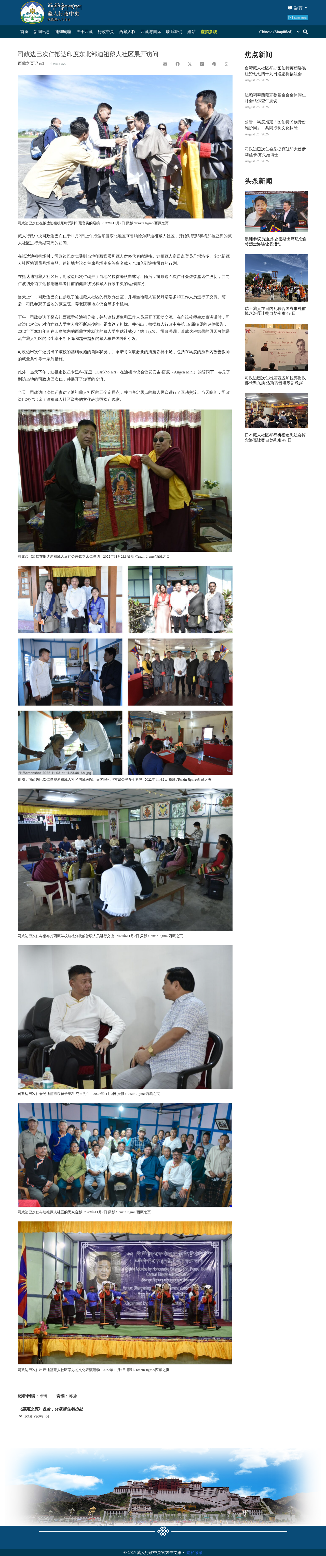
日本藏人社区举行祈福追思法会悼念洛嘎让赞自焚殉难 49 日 (275, 437)
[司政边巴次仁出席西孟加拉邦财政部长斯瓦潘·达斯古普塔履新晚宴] (276, 347)
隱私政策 (194, 1552)
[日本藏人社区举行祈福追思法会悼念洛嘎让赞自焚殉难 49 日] (276, 410)
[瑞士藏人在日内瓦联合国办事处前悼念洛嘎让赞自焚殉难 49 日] (276, 278)
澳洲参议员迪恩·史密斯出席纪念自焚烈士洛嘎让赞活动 (276, 241)
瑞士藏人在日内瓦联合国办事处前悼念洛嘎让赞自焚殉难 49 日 (275, 311)
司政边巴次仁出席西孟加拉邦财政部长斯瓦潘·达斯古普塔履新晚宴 (275, 380)
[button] (297, 8)
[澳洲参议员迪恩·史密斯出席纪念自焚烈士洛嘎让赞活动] (276, 211)
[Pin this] (214, 64)
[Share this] (177, 64)
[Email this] (165, 64)
